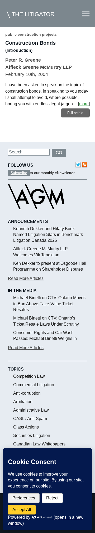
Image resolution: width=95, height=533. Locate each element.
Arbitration (22, 401)
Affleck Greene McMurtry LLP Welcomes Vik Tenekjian (40, 252)
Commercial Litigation (33, 384)
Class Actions (26, 427)
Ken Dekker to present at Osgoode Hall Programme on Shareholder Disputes (49, 266)
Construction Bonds (30, 43)
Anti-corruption (27, 393)
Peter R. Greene (23, 60)
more (84, 104)
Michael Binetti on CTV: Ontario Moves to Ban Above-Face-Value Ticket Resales (49, 303)
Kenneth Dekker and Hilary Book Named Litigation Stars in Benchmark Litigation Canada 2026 (48, 234)
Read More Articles (26, 278)
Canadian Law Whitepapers (39, 444)
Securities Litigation (31, 435)
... (75, 104)
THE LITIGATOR (33, 14)
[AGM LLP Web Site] (36, 214)
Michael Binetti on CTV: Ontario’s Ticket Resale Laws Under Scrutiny (46, 321)
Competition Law (29, 376)
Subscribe (19, 173)
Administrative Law (31, 410)
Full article (75, 113)
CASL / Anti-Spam (30, 418)
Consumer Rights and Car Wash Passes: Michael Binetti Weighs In (45, 335)
